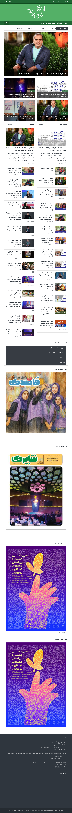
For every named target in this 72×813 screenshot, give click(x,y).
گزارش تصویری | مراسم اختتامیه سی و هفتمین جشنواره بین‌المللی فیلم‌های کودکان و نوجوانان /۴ (21, 95)
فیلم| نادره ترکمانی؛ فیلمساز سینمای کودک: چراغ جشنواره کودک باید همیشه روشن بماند (46, 229)
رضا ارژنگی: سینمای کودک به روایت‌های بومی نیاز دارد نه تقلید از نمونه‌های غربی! (45, 286)
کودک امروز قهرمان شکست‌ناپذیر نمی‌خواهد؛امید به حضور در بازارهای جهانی (13, 193)
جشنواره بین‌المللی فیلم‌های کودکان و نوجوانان (54, 23)
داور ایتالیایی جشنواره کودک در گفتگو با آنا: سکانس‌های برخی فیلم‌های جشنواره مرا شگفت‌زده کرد (13, 230)
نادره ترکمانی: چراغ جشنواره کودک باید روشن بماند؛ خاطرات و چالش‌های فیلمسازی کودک (46, 217)
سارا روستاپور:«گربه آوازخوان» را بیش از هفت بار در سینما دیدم (13, 204)
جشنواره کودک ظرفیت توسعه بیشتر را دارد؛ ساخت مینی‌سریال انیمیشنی (46, 275)
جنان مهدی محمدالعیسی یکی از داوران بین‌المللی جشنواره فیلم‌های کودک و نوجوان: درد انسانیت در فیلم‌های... (13, 216)
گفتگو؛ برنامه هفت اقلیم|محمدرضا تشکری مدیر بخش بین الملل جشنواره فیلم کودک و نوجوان (13, 280)
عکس (32, 91)
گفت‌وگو (64, 113)
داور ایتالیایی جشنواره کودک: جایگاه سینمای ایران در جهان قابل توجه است (14, 242)
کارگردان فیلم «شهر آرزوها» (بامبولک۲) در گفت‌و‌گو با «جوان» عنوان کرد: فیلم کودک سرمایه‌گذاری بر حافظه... (14, 319)
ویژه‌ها (64, 91)
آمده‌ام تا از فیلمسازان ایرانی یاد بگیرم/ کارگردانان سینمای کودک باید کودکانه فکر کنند (13, 254)
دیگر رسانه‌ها (31, 113)
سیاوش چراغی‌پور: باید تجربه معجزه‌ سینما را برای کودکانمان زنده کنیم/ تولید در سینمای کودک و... (14, 266)
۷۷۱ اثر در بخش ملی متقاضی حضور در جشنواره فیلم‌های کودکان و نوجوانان (44, 73)
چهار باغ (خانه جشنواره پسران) (57, 353)
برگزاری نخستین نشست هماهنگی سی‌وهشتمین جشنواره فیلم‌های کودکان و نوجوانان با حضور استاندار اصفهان (46, 311)
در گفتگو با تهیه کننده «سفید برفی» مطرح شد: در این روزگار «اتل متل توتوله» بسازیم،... (14, 293)
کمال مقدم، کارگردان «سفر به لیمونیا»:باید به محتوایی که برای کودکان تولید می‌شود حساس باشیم (30, 29)
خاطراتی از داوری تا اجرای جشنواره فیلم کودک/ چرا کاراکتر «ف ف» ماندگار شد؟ (53, 118)
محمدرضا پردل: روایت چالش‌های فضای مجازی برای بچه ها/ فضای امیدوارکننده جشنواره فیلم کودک (13, 332)
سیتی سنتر (62, 357)
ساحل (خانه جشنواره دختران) (57, 348)
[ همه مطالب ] (42, 124)
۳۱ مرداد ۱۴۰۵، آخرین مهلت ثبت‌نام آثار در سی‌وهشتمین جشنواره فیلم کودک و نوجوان (46, 298)
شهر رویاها (62, 362)
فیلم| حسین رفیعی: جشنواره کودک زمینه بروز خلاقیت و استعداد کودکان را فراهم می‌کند (46, 206)
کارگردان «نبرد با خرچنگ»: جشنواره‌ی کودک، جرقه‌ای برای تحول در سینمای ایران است (46, 240)
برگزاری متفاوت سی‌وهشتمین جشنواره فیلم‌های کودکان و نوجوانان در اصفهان (46, 252)
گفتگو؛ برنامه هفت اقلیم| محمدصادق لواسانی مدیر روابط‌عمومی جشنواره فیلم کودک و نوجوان (13, 305)
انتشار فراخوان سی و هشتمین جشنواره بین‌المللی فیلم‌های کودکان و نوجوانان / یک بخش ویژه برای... (46, 324)
